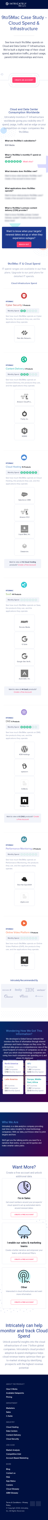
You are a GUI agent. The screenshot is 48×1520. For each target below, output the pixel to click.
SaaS (9, 594)
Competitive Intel (13, 1454)
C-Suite (9, 1416)
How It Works (11, 1389)
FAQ (8, 1477)
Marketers (10, 1408)
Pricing (9, 1397)
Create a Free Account (27, 565)
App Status (11, 1481)
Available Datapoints (15, 1393)
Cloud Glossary (12, 1489)
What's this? (28, 161)
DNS (8, 721)
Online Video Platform (18, 932)
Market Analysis (13, 1450)
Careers (9, 1485)
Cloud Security (12, 1439)
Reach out (24, 244)
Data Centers (11, 1431)
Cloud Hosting (14, 467)
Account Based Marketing (17, 1458)
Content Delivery (15, 369)
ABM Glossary (12, 1493)
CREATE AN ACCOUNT (24, 80)
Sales (8, 1412)
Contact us (10, 1473)
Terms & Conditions (13, 1502)
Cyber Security (14, 305)
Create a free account (24, 1214)
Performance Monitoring (19, 848)
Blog (8, 1469)
